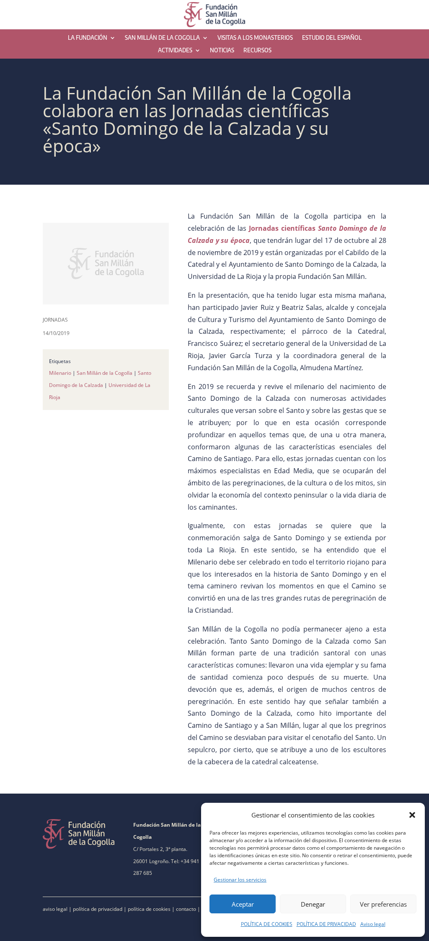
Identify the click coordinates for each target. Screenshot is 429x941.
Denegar (313, 904)
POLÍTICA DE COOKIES (266, 924)
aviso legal (55, 909)
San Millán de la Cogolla (162, 38)
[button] (412, 815)
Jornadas (55, 319)
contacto (186, 909)
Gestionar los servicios (240, 879)
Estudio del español (332, 38)
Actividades (175, 50)
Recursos (257, 50)
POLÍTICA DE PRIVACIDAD (326, 924)
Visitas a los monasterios (255, 38)
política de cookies (149, 909)
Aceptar (243, 904)
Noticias (222, 50)
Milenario (60, 372)
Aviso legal (372, 924)
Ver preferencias (383, 904)
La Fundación (87, 38)
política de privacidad (97, 909)
